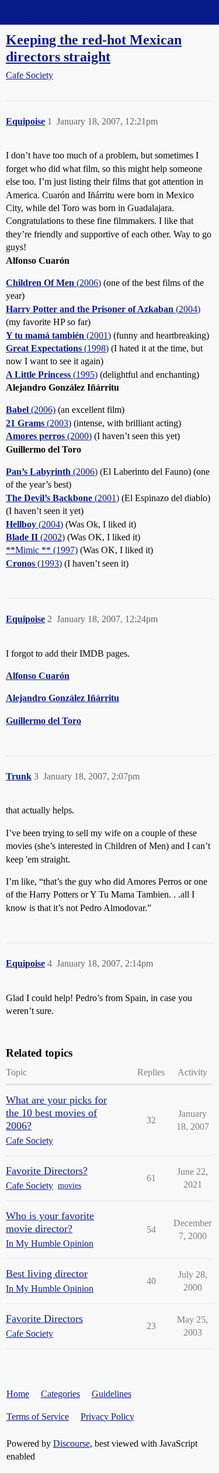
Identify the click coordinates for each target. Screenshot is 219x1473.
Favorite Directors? (47, 1171)
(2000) (49, 436)
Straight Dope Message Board (61, 12)
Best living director (47, 1273)
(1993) (34, 563)
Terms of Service (37, 1417)
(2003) (38, 423)
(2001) (58, 335)
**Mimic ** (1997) (42, 550)
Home (17, 1394)
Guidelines (111, 1394)
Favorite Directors (44, 1318)
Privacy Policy (107, 1417)
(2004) (103, 309)
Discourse (71, 1443)
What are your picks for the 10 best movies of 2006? (56, 1113)
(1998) (57, 348)
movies (69, 1185)
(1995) (52, 375)
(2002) (35, 537)
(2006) (53, 283)
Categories (60, 1394)
